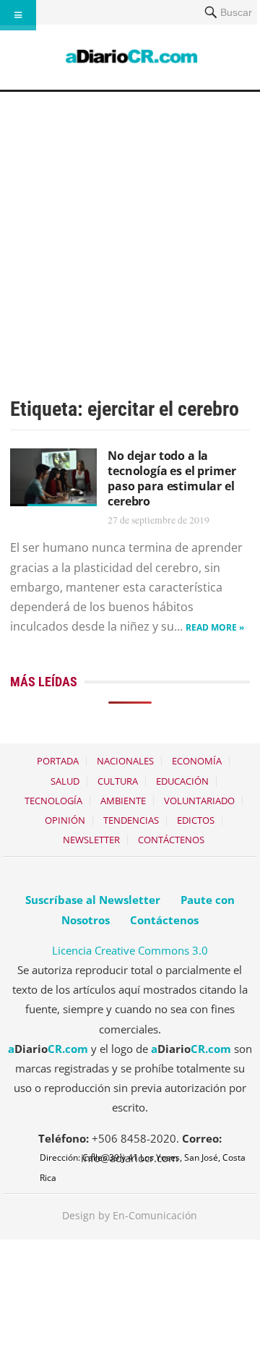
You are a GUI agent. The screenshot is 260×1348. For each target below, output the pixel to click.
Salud (65, 781)
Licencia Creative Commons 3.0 (130, 950)
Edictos (195, 820)
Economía (197, 760)
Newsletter (91, 839)
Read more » (215, 627)
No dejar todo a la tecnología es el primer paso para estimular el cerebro (171, 478)
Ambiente (123, 800)
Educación (182, 781)
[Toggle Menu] (18, 15)
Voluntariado (199, 800)
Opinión (65, 820)
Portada (58, 760)
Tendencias (131, 820)
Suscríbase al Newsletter (92, 899)
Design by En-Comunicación (129, 1215)
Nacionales (125, 760)
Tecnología (53, 800)
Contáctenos (171, 839)
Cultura (118, 781)
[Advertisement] (130, 229)
